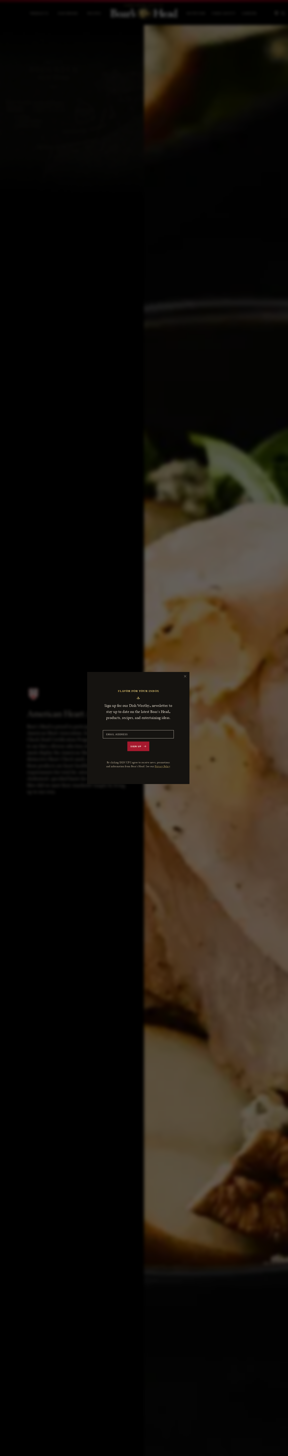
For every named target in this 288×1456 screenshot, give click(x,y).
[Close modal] (185, 676)
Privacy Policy (162, 766)
